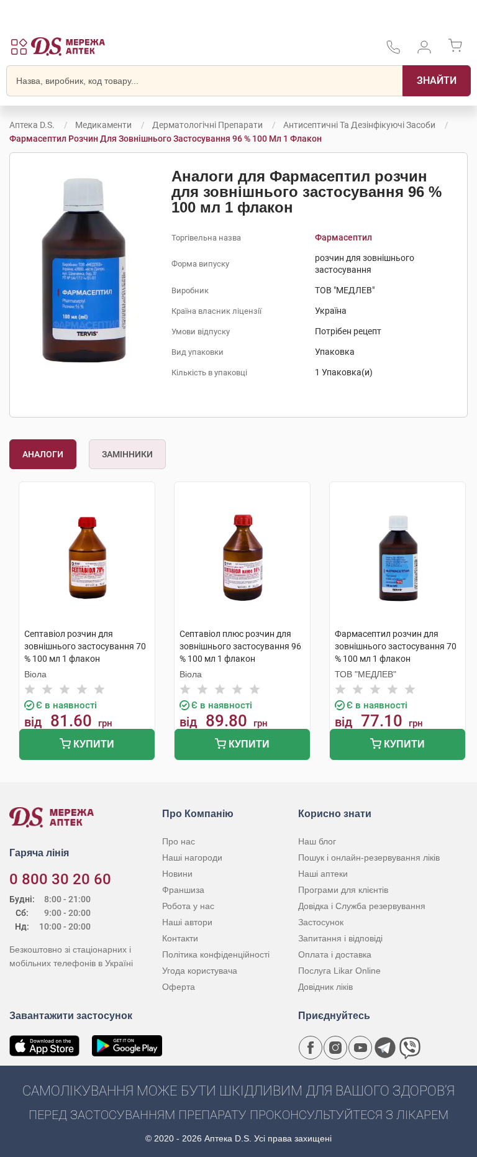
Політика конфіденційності (216, 954)
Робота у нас (188, 906)
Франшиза (183, 890)
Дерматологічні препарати (207, 125)
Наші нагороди (192, 857)
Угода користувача (199, 971)
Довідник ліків (325, 987)
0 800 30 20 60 (60, 879)
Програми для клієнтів (343, 890)
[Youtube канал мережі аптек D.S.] (360, 1047)
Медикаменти (103, 125)
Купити (92, 744)
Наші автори (187, 922)
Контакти (180, 938)
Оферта (178, 987)
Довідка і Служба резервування (361, 906)
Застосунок (320, 922)
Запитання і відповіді (340, 938)
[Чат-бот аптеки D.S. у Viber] (410, 1047)
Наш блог (317, 841)
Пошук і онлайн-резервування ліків (369, 857)
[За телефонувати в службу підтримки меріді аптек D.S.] (393, 51)
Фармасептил (343, 237)
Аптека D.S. (32, 125)
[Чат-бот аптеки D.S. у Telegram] (385, 1047)
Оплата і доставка (334, 954)
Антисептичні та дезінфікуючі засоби (359, 125)
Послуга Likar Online (339, 971)
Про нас (178, 841)
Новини (177, 874)
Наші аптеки (323, 874)
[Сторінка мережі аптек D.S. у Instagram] (335, 1047)
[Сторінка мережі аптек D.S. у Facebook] (310, 1047)
